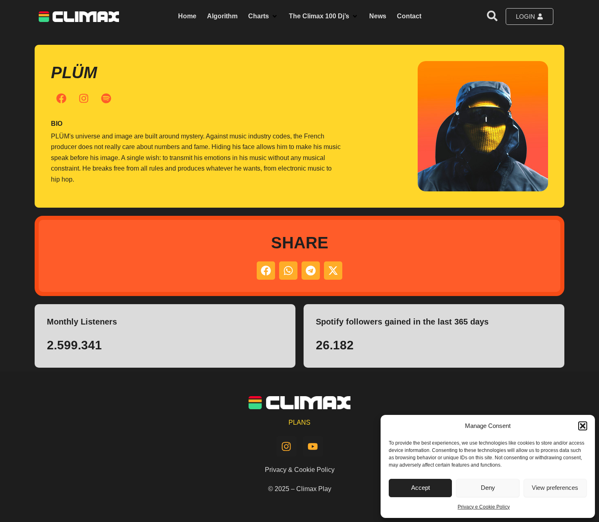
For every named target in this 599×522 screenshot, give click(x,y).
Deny (488, 487)
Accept (420, 487)
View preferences (555, 487)
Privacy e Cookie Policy (484, 507)
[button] (583, 426)
